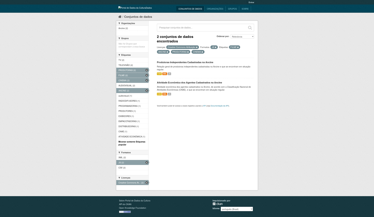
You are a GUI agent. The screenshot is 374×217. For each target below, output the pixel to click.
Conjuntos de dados (190, 8)
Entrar (251, 2)
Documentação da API (219, 105)
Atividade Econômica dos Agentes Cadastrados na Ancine (189, 82)
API (204, 105)
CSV (159, 73)
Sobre (245, 8)
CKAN (218, 203)
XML (165, 73)
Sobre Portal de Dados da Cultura (134, 200)
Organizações (215, 8)
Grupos (232, 8)
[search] (250, 27)
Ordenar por (223, 36)
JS (169, 73)
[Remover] (197, 47)
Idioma (216, 208)
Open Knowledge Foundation (132, 207)
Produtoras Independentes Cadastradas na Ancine (185, 62)
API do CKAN (125, 204)
